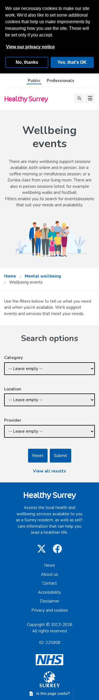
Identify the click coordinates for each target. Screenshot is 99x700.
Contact (49, 583)
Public (34, 80)
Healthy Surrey (26, 99)
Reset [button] (37, 455)
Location (12, 389)
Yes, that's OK (72, 62)
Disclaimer (49, 601)
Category (13, 357)
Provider (12, 420)
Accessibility (49, 592)
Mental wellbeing (43, 276)
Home (10, 276)
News (49, 565)
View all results (49, 471)
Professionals (60, 80)
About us (49, 574)
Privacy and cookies (49, 610)
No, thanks (27, 62)
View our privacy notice (30, 46)
